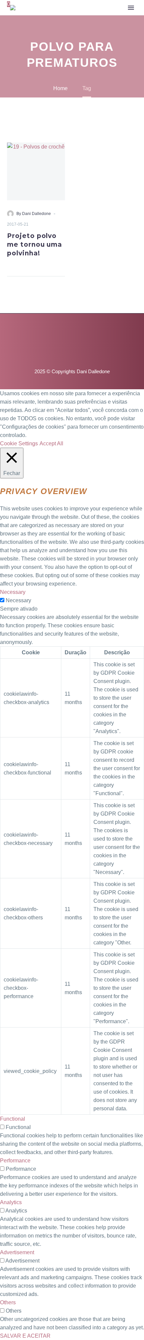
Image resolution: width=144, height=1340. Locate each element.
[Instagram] (54, 331)
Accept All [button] (51, 443)
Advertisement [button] (17, 1252)
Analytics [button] (11, 1202)
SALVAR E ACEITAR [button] (25, 1336)
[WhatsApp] (89, 331)
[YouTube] (72, 331)
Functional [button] (12, 1119)
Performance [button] (15, 1160)
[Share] (63, 268)
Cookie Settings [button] (19, 443)
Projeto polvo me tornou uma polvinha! (34, 244)
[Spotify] (80, 331)
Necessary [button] (12, 592)
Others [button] (8, 1302)
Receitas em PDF (85, 28)
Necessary (18, 600)
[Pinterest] (63, 331)
